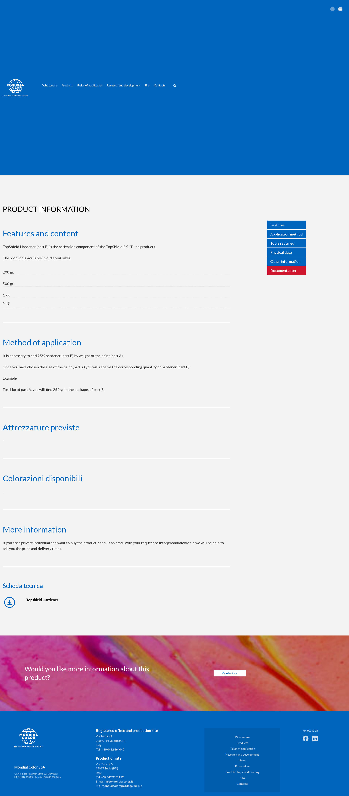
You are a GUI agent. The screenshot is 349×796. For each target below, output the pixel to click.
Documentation (283, 270)
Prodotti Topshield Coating (242, 772)
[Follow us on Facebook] (305, 738)
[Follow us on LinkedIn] (315, 738)
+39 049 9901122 (112, 777)
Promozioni (242, 766)
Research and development (123, 85)
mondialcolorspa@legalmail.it (122, 785)
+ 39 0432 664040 (112, 749)
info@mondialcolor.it (119, 781)
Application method (286, 234)
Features (277, 225)
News (242, 760)
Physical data (281, 252)
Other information (285, 261)
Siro (147, 85)
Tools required (282, 243)
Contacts (159, 85)
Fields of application (90, 85)
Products (67, 85)
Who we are (49, 85)
